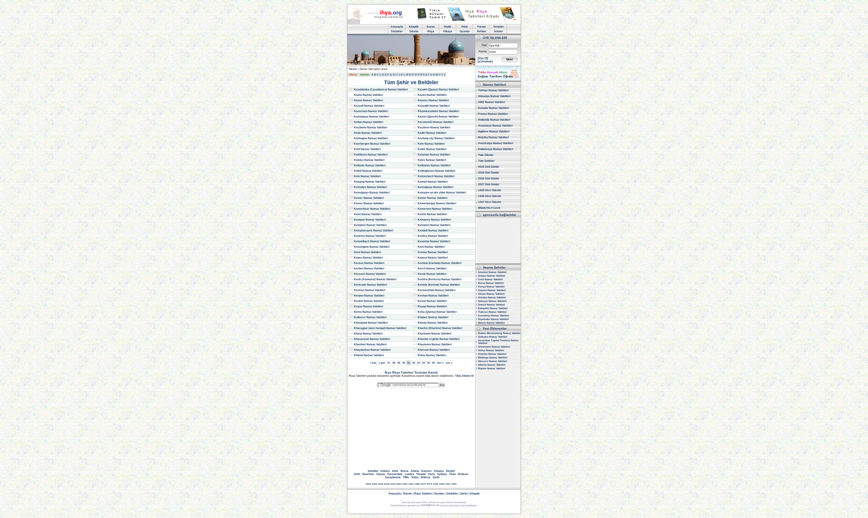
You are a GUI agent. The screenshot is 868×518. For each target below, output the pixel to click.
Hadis (447, 26)
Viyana (380, 474)
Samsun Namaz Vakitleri (492, 301)
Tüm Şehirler (486, 160)
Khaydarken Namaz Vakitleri (372, 349)
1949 (441, 484)
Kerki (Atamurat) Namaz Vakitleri (375, 279)
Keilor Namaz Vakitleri (432, 149)
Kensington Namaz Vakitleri (371, 246)
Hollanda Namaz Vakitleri (494, 119)
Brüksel (463, 474)
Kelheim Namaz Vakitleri (369, 165)
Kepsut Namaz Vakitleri (433, 257)
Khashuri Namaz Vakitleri (370, 344)
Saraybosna (393, 477)
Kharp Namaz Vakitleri (368, 333)
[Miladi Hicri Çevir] (498, 79)
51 (408, 362)
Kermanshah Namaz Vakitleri (436, 290)
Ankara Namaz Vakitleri (491, 275)
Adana (415, 471)
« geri (382, 362)
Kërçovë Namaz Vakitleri (370, 273)
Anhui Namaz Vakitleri (491, 350)
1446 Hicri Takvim (489, 196)
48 (393, 362)
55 (428, 362)
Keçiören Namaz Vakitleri (434, 127)
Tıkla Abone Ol (464, 375)
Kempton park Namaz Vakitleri (373, 230)
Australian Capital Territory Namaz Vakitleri (498, 341)
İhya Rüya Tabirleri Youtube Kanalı (411, 372)
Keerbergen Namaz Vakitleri (372, 143)
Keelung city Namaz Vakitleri (436, 138)
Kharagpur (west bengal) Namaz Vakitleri (380, 328)
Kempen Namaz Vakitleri (370, 219)
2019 (380, 484)
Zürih (436, 477)
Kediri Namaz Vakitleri (432, 132)
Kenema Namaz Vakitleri (370, 236)
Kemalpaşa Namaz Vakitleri (435, 187)
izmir (395, 471)
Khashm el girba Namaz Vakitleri (439, 339)
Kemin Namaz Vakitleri (432, 214)
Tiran (452, 474)
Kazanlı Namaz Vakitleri (369, 105)
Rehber (481, 31)
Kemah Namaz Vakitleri (433, 181)
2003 (399, 484)
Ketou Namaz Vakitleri (368, 311)
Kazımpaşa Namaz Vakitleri (371, 116)
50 (403, 362)
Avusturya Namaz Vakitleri (495, 125)
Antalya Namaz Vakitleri (492, 297)
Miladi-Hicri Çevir (489, 208)
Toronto (421, 474)
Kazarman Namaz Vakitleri (371, 111)
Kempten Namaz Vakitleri (370, 225)
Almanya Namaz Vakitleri (494, 96)
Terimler (498, 26)
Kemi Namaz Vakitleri (368, 214)
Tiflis (406, 477)
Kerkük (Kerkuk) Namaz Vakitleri (439, 284)
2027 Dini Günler (488, 184)
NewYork (368, 474)
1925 (454, 484)
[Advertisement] (411, 424)
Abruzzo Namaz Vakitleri (492, 361)
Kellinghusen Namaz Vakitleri (436, 170)
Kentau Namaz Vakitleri (433, 252)
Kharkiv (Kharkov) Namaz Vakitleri (440, 328)
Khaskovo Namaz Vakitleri (435, 344)
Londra (409, 474)
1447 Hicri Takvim (489, 202)
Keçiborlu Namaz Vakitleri (370, 127)
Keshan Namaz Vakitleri (433, 295)
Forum (481, 26)
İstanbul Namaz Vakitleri (492, 272)
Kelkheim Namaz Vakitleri (434, 165)
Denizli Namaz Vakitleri (491, 304)
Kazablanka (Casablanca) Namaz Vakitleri (381, 89)
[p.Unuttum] (485, 61)
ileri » (440, 362)
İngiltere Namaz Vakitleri (493, 131)
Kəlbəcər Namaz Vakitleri (370, 317)
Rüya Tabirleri (423, 493)
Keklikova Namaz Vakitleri (371, 154)
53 (418, 362)
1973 (429, 484)
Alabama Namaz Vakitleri (492, 336)
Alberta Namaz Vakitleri (491, 364)
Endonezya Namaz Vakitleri (495, 149)
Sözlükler (397, 31)
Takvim (413, 31)
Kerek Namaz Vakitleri (432, 273)
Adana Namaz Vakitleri (491, 293)
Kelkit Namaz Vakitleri (368, 170)
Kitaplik (414, 26)
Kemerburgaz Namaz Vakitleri (437, 203)
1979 (423, 484)
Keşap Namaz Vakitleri (432, 306)
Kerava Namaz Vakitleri (369, 263)
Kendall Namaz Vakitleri (433, 230)
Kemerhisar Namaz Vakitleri (372, 208)
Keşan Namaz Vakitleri (368, 306)
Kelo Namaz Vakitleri (367, 176)
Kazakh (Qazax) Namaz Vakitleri (438, 89)
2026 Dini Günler (488, 166)
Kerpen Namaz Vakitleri (369, 295)
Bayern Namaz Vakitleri (491, 368)
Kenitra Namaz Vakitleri (433, 236)
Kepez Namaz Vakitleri (368, 257)
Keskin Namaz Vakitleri (369, 301)
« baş (373, 362)
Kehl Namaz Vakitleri (367, 149)
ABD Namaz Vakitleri (491, 102)
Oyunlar (465, 31)
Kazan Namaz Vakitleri (368, 95)
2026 (368, 484)
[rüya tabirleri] (468, 19)
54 (423, 362)
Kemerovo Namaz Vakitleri (435, 208)
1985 (417, 484)
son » (449, 362)
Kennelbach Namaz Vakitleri (372, 241)
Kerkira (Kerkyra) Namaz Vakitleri (439, 279)
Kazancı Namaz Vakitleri (433, 100)
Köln (357, 474)
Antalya (439, 471)
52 (413, 362)
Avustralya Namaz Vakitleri (495, 143)
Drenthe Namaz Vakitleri (492, 354)
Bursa (404, 471)
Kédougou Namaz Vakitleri (371, 138)
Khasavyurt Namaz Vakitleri (372, 339)
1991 (411, 484)
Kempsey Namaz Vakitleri (434, 219)
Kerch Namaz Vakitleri (432, 268)
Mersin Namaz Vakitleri (491, 322)
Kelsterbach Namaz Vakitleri (436, 176)
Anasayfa (397, 26)
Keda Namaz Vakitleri (368, 132)
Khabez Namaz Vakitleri (433, 317)
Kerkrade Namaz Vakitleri (370, 284)
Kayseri (426, 471)
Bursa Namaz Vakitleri (491, 283)
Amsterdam (395, 474)
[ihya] (379, 23)
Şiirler (464, 493)
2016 (393, 484)
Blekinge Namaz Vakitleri (492, 357)
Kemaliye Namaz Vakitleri (370, 187)
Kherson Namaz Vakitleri (434, 349)
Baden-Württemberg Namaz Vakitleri (499, 333)
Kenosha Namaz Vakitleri (434, 241)
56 (433, 362)
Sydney (442, 474)
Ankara (385, 471)
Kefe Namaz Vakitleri (431, 143)
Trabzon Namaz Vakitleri (492, 312)
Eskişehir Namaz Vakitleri (493, 308)
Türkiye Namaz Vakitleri (493, 90)
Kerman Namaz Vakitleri (369, 290)
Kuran (431, 26)
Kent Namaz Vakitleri (431, 246)
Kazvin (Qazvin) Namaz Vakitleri (438, 116)
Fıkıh (465, 26)
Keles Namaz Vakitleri (432, 160)
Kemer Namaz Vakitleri (369, 198)
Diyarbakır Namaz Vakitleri (493, 319)
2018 (386, 484)
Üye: (484, 45)
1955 (435, 484)
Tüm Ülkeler (486, 155)
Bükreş (425, 477)
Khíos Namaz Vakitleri (432, 355)
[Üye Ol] (483, 58)
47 (388, 362)
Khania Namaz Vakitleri (433, 322)
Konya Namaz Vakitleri (491, 286)
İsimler (498, 31)
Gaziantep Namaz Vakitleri (493, 315)
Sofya (415, 477)
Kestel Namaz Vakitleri (432, 301)
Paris (431, 474)
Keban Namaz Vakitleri (368, 122)
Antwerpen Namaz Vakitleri (494, 346)
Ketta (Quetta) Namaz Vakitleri (437, 311)
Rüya (430, 31)
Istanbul (373, 471)
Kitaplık (475, 493)
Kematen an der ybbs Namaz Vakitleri (442, 192)
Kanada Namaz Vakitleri (493, 108)
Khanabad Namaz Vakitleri (371, 322)
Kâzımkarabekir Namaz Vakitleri (438, 111)
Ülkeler (353, 74)
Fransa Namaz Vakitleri (493, 113)
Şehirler (364, 74)
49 (398, 362)
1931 (448, 484)
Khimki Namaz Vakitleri (369, 355)
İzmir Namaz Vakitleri (490, 279)
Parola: (483, 51)
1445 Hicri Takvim (489, 190)
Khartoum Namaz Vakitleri (434, 333)
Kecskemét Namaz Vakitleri (435, 122)
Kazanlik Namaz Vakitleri (434, 105)
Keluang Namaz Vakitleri (369, 181)
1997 (405, 484)
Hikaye (447, 31)
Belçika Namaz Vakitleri (493, 137)
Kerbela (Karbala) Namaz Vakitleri (439, 263)
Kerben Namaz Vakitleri (369, 268)
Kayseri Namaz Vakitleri (492, 290)
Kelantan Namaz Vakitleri (434, 154)
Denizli (450, 471)
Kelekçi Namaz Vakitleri (369, 160)
